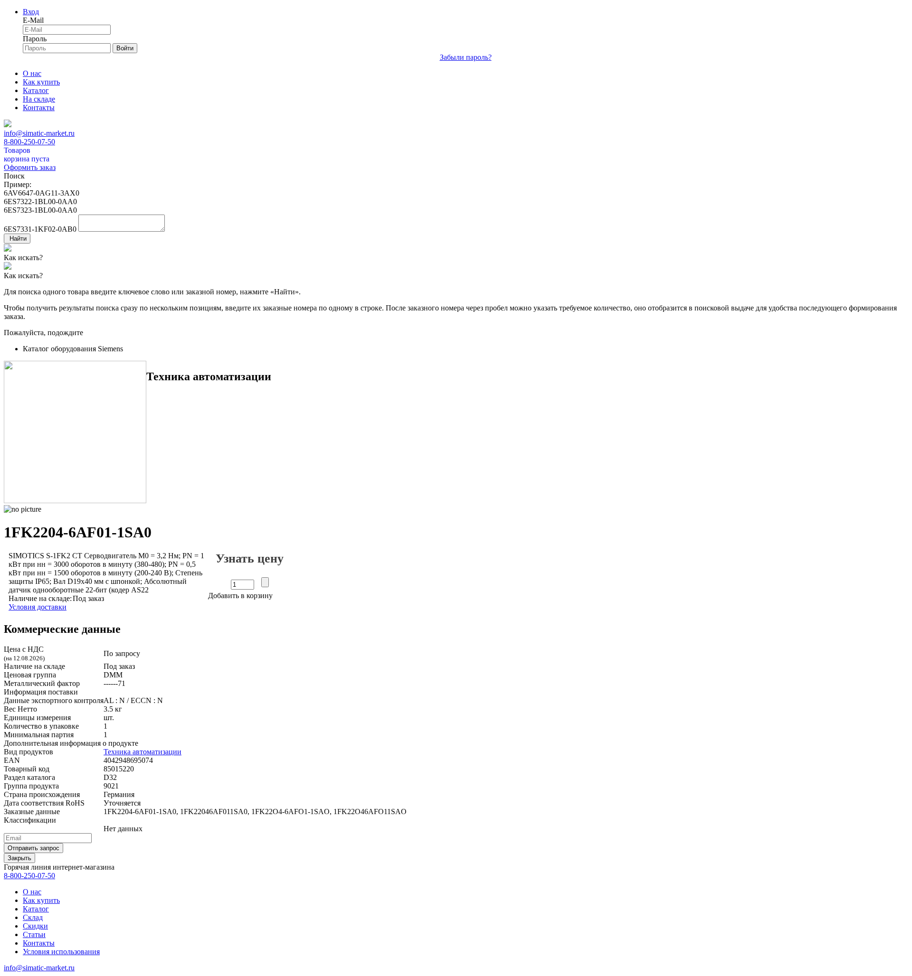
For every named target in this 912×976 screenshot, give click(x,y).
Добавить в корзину (240, 595)
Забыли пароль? (466, 57)
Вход (31, 12)
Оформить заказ (30, 167)
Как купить (41, 82)
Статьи (34, 934)
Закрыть (19, 858)
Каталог (36, 90)
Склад (33, 917)
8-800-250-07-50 (29, 142)
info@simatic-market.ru (39, 133)
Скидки (35, 926)
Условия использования (61, 952)
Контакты (39, 107)
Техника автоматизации (142, 752)
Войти (124, 48)
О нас (32, 73)
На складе (39, 99)
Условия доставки (37, 607)
